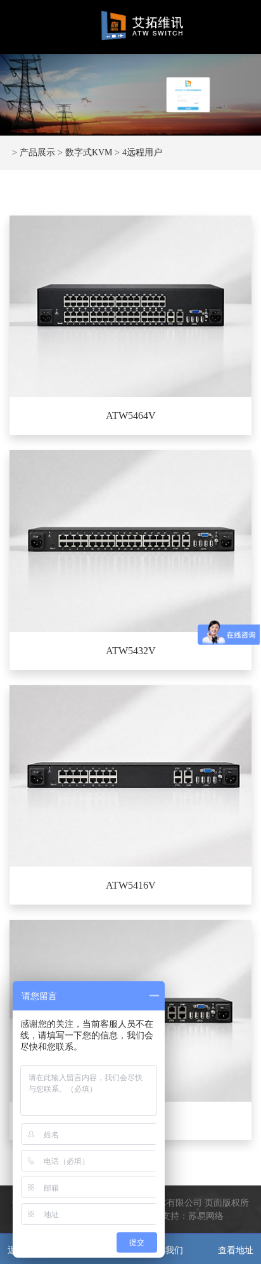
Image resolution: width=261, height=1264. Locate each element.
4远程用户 (142, 152)
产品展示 (37, 152)
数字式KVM (88, 152)
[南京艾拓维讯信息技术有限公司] (142, 25)
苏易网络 (206, 1216)
